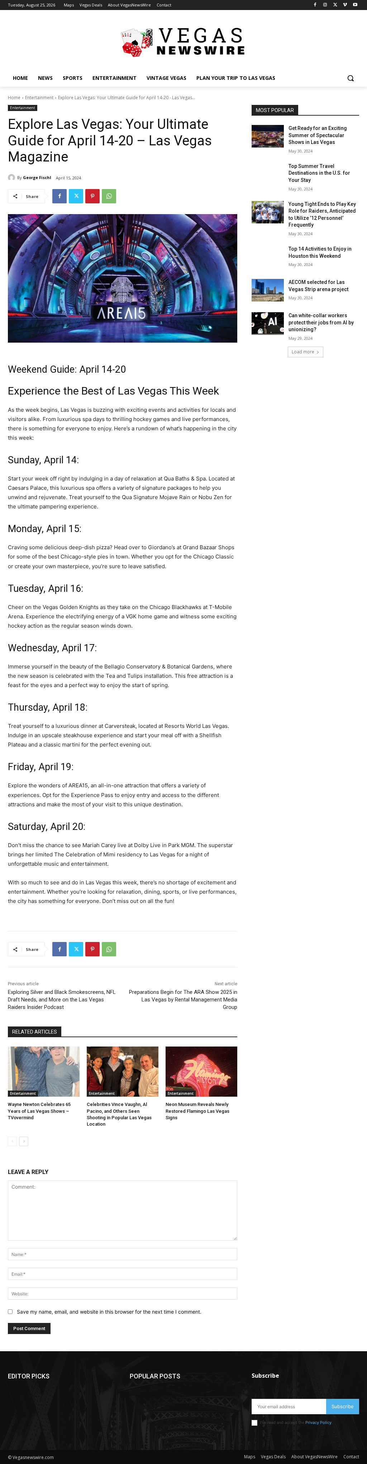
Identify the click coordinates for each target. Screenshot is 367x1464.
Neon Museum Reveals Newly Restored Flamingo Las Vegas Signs (197, 1111)
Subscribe (343, 1406)
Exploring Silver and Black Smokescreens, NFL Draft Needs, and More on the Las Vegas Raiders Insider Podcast (62, 999)
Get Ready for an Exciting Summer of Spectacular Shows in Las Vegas (318, 135)
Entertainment (39, 98)
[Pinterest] (92, 196)
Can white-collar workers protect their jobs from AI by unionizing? (321, 322)
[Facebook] (315, 5)
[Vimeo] (345, 5)
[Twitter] (335, 5)
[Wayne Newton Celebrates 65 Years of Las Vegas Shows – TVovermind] (44, 1072)
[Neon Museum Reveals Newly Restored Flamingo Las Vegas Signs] (201, 1072)
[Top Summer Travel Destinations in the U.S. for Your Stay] (268, 174)
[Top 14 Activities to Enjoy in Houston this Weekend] (268, 257)
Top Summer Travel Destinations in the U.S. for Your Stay (319, 173)
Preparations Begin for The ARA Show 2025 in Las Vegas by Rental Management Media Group (183, 999)
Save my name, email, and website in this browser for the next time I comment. (109, 1312)
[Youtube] (355, 5)
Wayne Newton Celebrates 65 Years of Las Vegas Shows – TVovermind (39, 1111)
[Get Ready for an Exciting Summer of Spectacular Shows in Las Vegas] (268, 136)
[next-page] (23, 1141)
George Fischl (37, 177)
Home (14, 98)
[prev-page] (12, 1141)
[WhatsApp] (109, 196)
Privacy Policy (318, 1422)
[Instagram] (325, 5)
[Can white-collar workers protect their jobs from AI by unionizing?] (268, 323)
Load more (303, 352)
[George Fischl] (12, 177)
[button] (350, 78)
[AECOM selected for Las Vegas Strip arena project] (268, 290)
